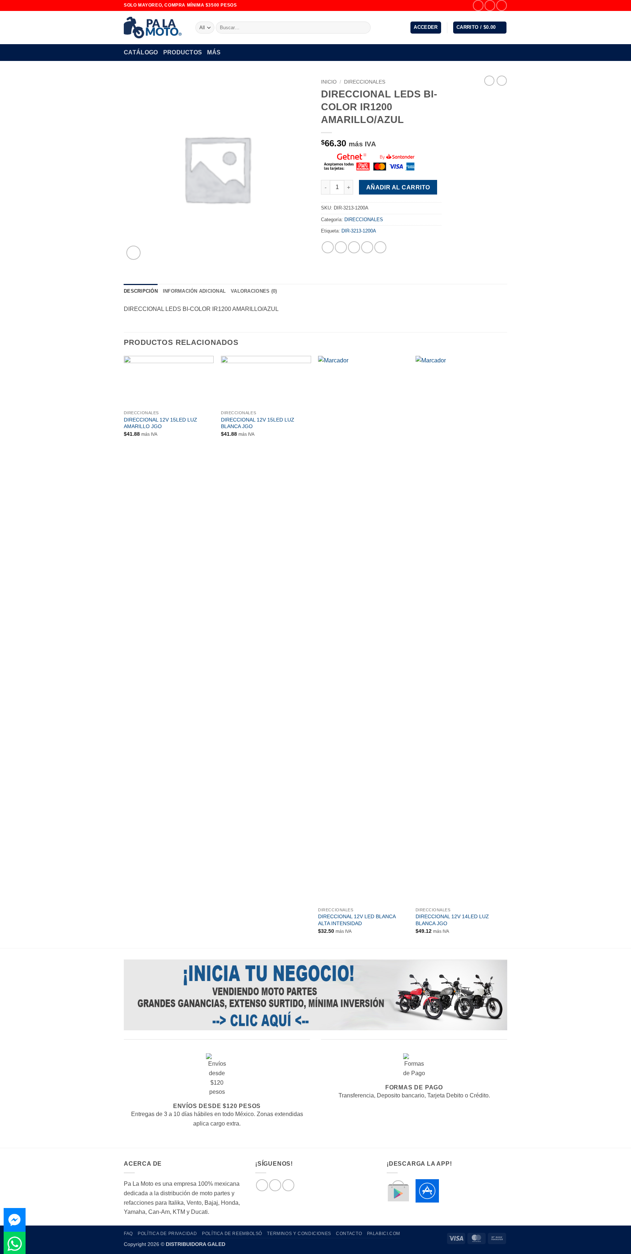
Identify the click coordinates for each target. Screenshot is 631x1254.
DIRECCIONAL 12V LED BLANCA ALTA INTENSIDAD (356, 919)
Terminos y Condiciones (299, 1233)
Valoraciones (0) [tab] (254, 291)
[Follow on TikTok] (501, 5)
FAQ (128, 1233)
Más (214, 52)
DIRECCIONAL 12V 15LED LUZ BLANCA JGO (257, 423)
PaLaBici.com (383, 1233)
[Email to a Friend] (354, 247)
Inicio (329, 82)
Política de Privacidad (167, 1233)
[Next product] (489, 81)
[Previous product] (502, 81)
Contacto (349, 1233)
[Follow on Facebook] (478, 5)
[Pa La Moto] (154, 27)
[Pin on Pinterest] (367, 247)
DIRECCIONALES (364, 82)
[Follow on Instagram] (490, 5)
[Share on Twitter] (341, 247)
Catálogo (141, 52)
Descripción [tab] (141, 291)
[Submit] (364, 28)
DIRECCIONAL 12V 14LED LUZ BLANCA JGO (452, 919)
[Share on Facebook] (328, 247)
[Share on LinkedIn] (380, 247)
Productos (182, 52)
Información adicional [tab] (194, 291)
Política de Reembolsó (232, 1233)
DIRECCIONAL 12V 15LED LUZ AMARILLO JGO (160, 423)
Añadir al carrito (398, 187)
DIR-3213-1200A (358, 231)
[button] (425, 28)
